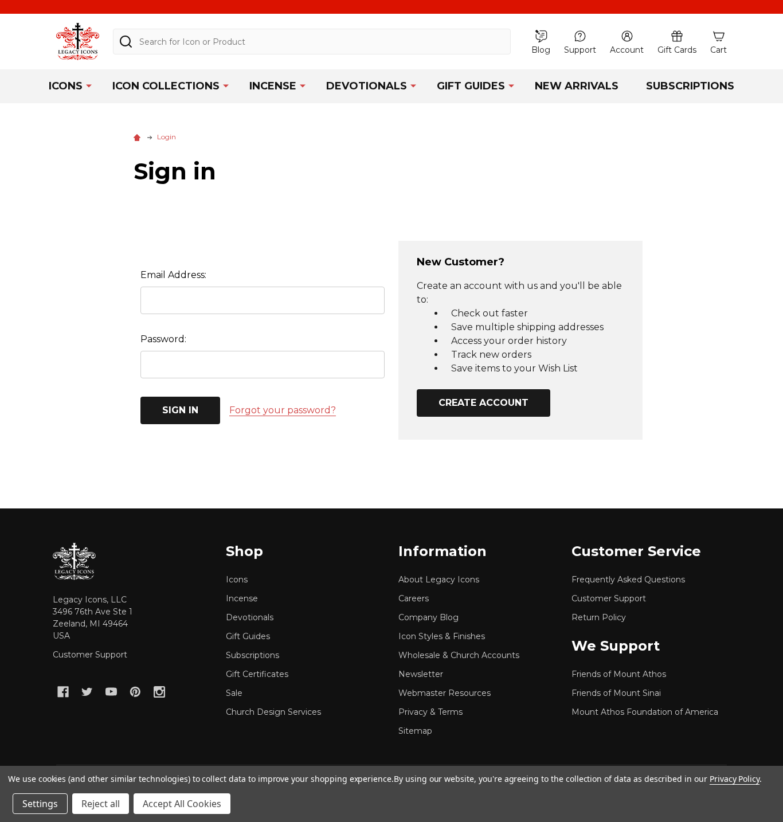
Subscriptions (690, 86)
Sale (234, 693)
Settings (40, 803)
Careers (413, 598)
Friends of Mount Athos (618, 674)
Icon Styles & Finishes (441, 636)
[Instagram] (159, 692)
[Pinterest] (135, 692)
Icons (66, 86)
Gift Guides (471, 86)
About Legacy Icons (438, 579)
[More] (89, 85)
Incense (272, 86)
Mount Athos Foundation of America (644, 712)
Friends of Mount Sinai (616, 693)
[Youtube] (111, 692)
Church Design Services (273, 712)
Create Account (483, 402)
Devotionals (366, 86)
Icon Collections (166, 86)
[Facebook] (63, 692)
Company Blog (428, 617)
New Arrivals (576, 86)
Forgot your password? (282, 410)
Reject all (100, 803)
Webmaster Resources (444, 693)
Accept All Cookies (182, 803)
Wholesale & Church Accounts (458, 655)
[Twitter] (87, 692)
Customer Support (90, 654)
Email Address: (173, 274)
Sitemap (415, 731)
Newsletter (420, 674)
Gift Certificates (257, 674)
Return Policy (598, 617)
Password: (163, 339)
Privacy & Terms (430, 712)
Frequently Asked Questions (628, 579)
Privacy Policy (734, 778)
